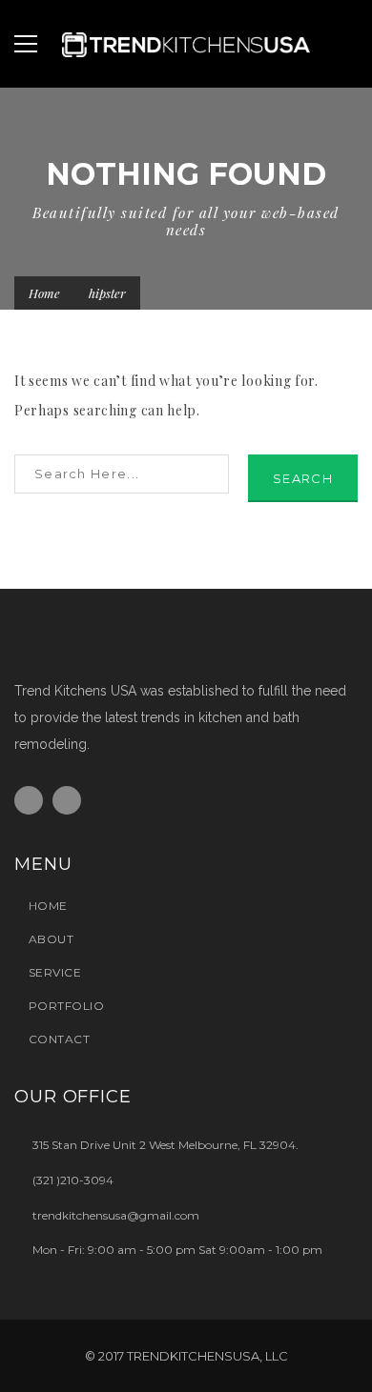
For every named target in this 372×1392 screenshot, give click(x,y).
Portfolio (67, 1006)
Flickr (66, 800)
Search (303, 478)
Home (44, 293)
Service (55, 972)
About (51, 939)
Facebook (28, 800)
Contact (59, 1039)
